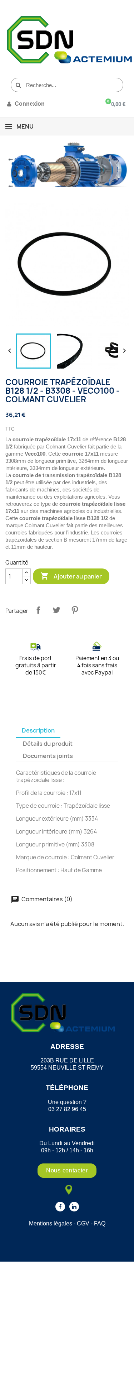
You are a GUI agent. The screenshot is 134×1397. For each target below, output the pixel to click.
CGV (83, 1223)
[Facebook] (60, 1206)
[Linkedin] (74, 1206)
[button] (67, 1170)
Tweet (56, 610)
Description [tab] (38, 730)
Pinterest (75, 610)
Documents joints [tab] (48, 756)
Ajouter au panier (71, 576)
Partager (38, 610)
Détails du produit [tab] (48, 744)
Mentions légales (50, 1223)
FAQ (99, 1223)
